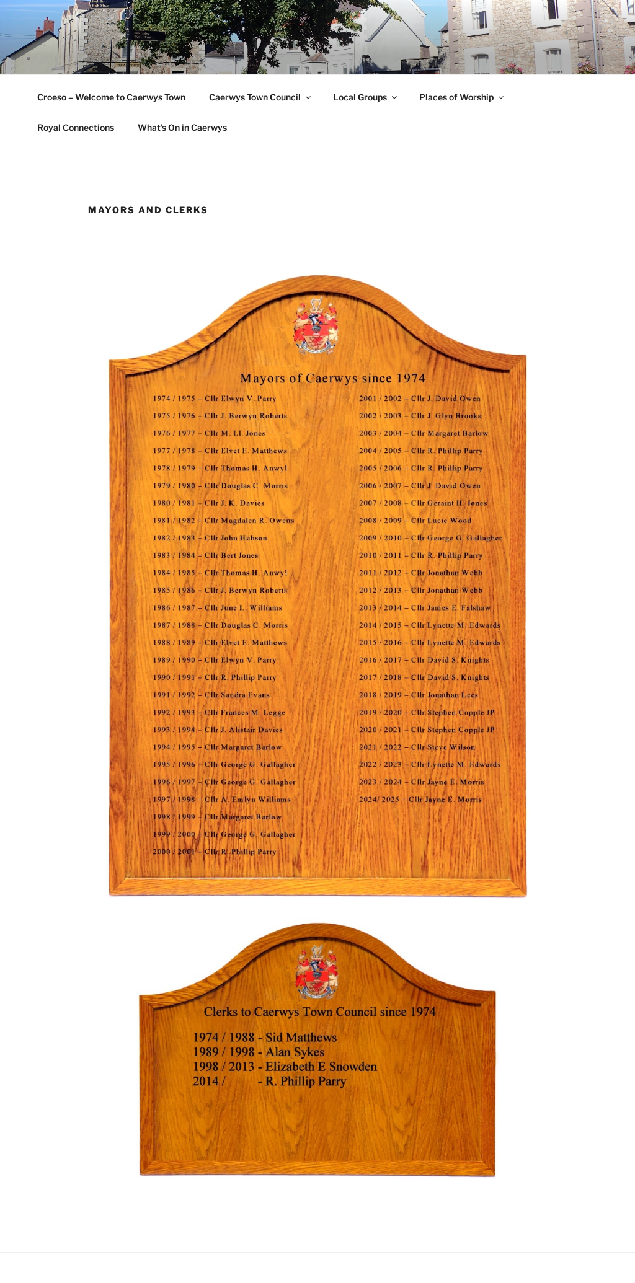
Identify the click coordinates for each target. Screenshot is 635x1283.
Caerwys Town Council (255, 97)
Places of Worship (456, 97)
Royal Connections (75, 127)
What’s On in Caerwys (182, 127)
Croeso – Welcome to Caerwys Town (111, 97)
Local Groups (360, 97)
